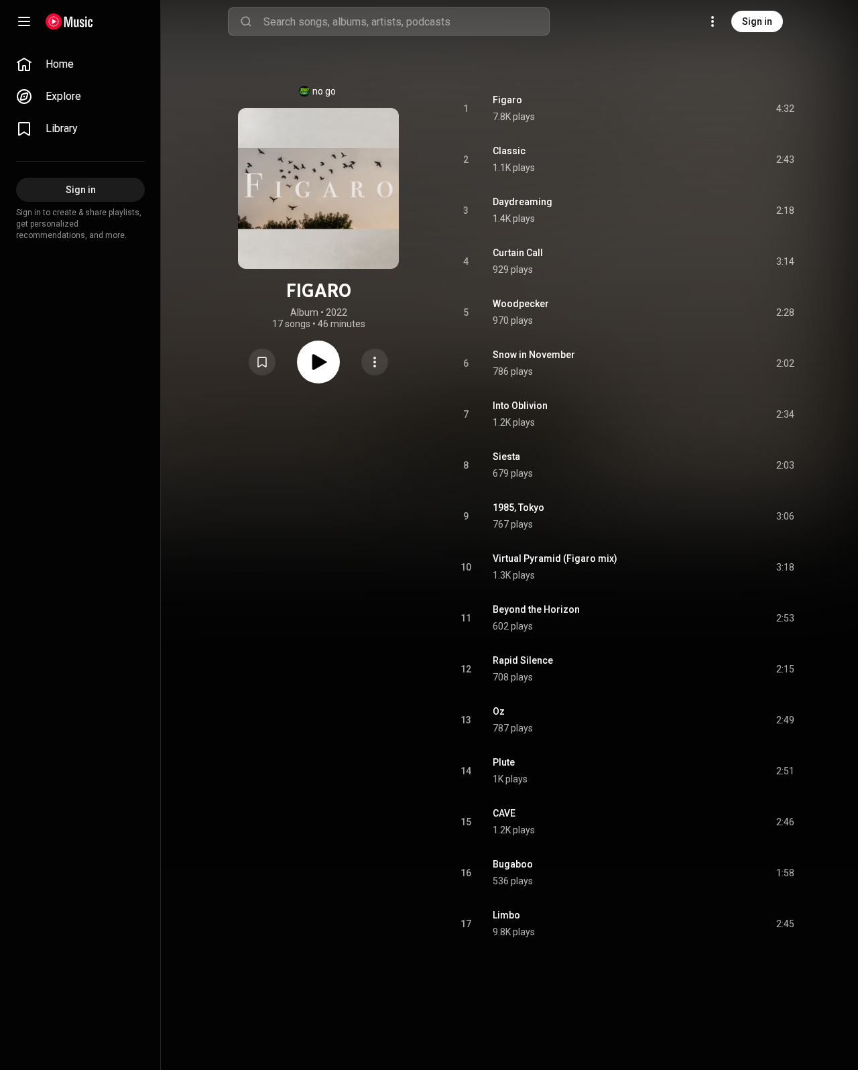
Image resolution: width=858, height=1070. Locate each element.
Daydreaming (522, 201)
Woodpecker (521, 303)
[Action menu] (374, 362)
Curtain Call (518, 252)
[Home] (69, 21)
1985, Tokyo (518, 507)
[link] (80, 64)
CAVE (504, 813)
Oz (499, 711)
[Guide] (24, 21)
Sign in (757, 21)
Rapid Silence (523, 660)
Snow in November (534, 354)
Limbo (506, 915)
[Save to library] (262, 362)
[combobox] (406, 21)
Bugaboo (513, 864)
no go (324, 91)
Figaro (507, 100)
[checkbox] (785, 109)
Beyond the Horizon (536, 609)
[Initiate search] (246, 21)
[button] (262, 362)
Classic (509, 150)
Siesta (506, 456)
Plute (504, 762)
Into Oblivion (520, 405)
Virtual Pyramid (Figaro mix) (555, 558)
